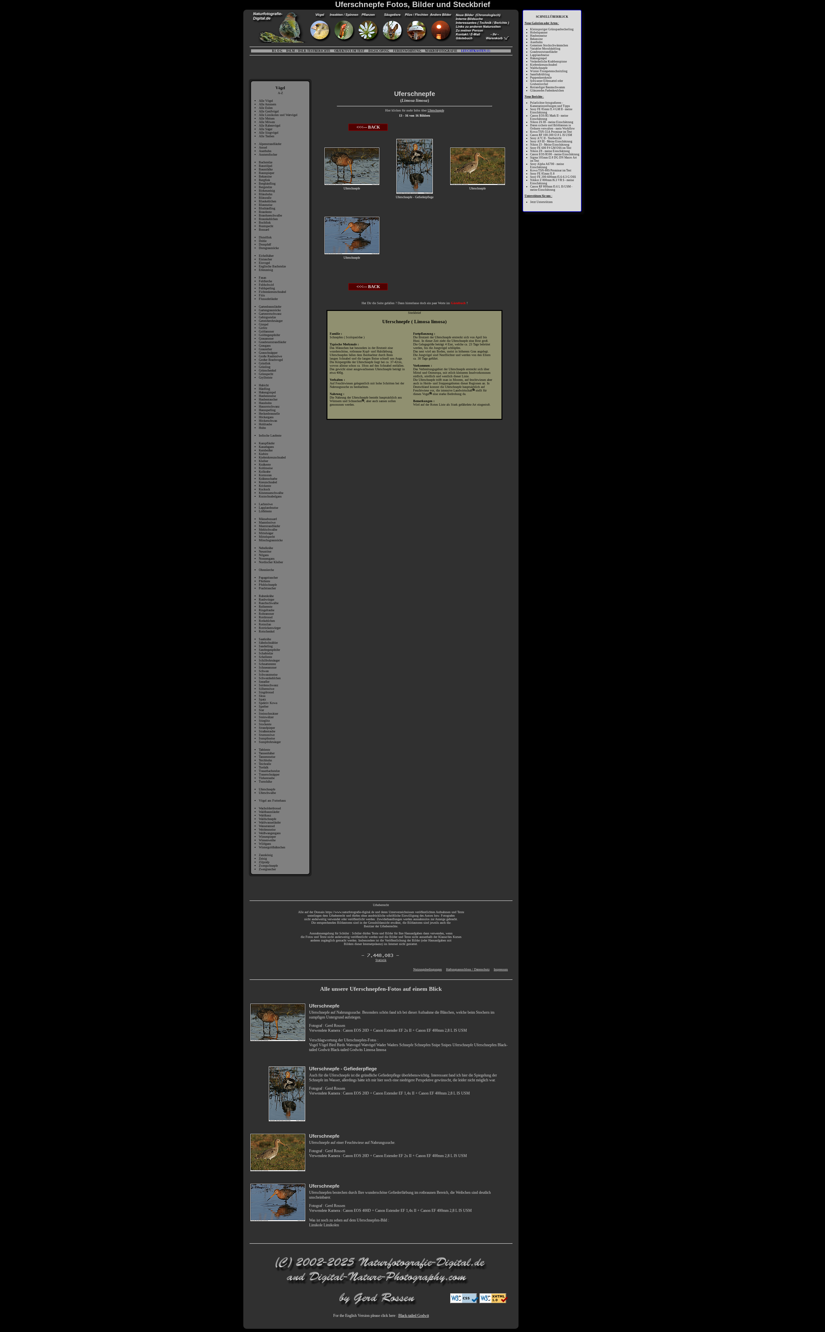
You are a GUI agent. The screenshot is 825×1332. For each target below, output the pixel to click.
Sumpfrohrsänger (270, 742)
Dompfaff (265, 244)
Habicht (264, 385)
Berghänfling (267, 183)
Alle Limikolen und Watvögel (278, 115)
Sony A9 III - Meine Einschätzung (551, 141)
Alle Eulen (266, 108)
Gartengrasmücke (270, 310)
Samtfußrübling (540, 74)
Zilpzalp (264, 862)
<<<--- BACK (368, 127)
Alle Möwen (267, 122)
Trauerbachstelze (269, 771)
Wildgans (265, 843)
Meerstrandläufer (269, 526)
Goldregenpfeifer (269, 335)
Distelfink (265, 237)
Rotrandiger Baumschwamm (547, 87)
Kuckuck (264, 489)
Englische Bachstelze (272, 266)
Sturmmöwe (267, 735)
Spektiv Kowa (268, 703)
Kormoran (265, 475)
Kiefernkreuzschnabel (272, 457)
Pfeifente (264, 581)
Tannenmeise (267, 756)
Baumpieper (266, 173)
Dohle (263, 241)
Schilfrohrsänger (269, 660)
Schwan (264, 671)
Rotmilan (265, 624)
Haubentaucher (268, 399)
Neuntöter (265, 551)
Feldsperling (267, 288)
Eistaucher (265, 259)
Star (261, 710)
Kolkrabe (264, 471)
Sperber (263, 706)
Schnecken (355, 401)
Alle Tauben (266, 136)
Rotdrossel (266, 617)
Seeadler (264, 681)
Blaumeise (265, 205)
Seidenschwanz (268, 685)
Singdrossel (266, 692)
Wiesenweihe (267, 840)
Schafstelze (266, 653)
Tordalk (263, 767)
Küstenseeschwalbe (271, 493)
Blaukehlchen (267, 201)
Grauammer (266, 338)
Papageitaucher (268, 577)
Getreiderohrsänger (271, 321)
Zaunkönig (266, 855)
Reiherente (265, 606)
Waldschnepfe (267, 819)
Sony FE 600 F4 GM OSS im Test (550, 148)
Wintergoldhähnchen (272, 847)
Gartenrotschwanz (270, 313)
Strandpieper (267, 727)
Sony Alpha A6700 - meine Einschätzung (547, 165)
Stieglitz (264, 720)
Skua (262, 696)
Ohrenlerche (266, 570)
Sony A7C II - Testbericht (546, 138)
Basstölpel (265, 166)
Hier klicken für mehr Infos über (406, 110)
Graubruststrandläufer (272, 342)
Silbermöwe (266, 688)
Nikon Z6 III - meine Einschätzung (551, 122)
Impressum (501, 969)
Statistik (380, 960)
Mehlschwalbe (268, 529)
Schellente (265, 657)
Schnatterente (267, 664)
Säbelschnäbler (268, 642)
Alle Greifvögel (269, 111)
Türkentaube (267, 778)
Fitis (262, 295)
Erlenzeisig (266, 270)
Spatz (262, 699)
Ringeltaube (266, 610)
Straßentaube (267, 731)
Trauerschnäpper (269, 774)
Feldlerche (265, 281)
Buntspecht (266, 226)
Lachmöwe (266, 504)
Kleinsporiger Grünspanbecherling (552, 29)
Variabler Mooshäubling (545, 48)
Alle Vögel (266, 100)
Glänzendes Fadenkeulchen (547, 90)
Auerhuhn (265, 151)
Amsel (263, 147)
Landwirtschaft (462, 390)
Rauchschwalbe (268, 603)
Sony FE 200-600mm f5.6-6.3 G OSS (553, 177)
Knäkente (265, 464)
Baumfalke (266, 169)
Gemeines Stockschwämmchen (549, 45)
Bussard (264, 229)
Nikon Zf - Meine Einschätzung (549, 144)
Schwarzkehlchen (270, 678)
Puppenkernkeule (541, 77)
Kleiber (263, 461)
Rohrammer (266, 613)
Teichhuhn (265, 760)
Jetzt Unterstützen (541, 202)
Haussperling (267, 410)
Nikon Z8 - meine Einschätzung (550, 151)
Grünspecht (266, 374)
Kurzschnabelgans (270, 496)
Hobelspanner (539, 32)
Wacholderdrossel (270, 808)
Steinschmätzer (268, 713)
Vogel (426, 394)
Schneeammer (268, 667)
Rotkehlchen (267, 621)
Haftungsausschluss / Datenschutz (468, 969)
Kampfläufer (267, 443)
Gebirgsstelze (267, 317)
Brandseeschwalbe (270, 215)
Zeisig (263, 858)
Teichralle (265, 764)
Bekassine (265, 176)
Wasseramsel (267, 826)
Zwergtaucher (267, 869)
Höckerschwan (268, 420)
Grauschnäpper (268, 352)
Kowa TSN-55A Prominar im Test (551, 131)
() (475, 51)
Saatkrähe (265, 639)
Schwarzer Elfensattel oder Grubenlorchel (546, 82)
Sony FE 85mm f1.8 (542, 173)
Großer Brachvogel (271, 360)
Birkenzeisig (267, 190)
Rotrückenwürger (270, 628)
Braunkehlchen (268, 219)
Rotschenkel (267, 631)
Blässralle (265, 197)
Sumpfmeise (267, 738)
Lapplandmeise (268, 507)
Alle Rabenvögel (269, 125)
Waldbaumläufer (269, 812)
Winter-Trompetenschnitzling (549, 71)
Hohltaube (265, 424)
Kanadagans (266, 447)
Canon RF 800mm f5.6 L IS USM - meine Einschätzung (551, 188)
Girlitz (263, 328)
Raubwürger (266, 599)
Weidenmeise (267, 829)
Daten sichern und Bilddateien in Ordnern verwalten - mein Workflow (552, 127)
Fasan (262, 277)
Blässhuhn (265, 194)
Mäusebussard (268, 519)
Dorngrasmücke (269, 248)
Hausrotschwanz (269, 406)
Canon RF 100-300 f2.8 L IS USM (551, 135)
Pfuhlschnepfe (268, 584)
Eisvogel (264, 263)
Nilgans (264, 555)
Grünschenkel (267, 370)
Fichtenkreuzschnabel (272, 292)
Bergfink (264, 180)
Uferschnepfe (267, 789)
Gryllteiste (265, 377)
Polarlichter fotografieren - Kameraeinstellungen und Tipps (550, 104)
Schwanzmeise (268, 674)
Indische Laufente (270, 435)
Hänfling (264, 389)
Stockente (265, 724)
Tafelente (264, 749)
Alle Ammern (267, 104)
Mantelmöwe (267, 522)
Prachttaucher (267, 588)
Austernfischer (268, 154)
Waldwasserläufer (270, 822)
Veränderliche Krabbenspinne (548, 61)
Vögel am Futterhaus (272, 800)
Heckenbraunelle (269, 413)
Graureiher (265, 349)
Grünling (264, 367)
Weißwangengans (270, 833)
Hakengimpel (267, 392)
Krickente (265, 485)
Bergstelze (265, 187)
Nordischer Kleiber (271, 562)
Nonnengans (267, 558)
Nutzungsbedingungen (427, 969)
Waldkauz (265, 815)
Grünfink (264, 363)
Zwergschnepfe (268, 865)
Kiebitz (263, 454)
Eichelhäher (266, 255)
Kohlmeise (266, 468)
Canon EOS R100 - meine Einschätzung (554, 154)
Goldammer (266, 331)
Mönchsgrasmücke (271, 540)
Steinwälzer (266, 717)
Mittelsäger (266, 533)
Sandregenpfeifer (269, 650)
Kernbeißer (266, 450)
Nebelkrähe (266, 548)
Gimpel (263, 324)
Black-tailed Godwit (413, 1315)
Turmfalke (265, 781)
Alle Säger (265, 129)
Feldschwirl (266, 284)
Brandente (265, 212)
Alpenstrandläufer (270, 144)
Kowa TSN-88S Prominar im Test (550, 170)
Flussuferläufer (268, 299)
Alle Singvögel (268, 132)
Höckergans (266, 417)
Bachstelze (265, 162)
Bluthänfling (267, 208)
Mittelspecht (267, 536)
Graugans (265, 345)
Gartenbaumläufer (270, 306)
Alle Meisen (267, 118)
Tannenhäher (267, 753)
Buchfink (265, 222)
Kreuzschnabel (268, 482)
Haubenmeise (267, 396)
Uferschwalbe (267, 793)
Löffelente (265, 511)
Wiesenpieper (267, 836)
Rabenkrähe (266, 596)
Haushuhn (265, 403)
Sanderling (266, 646)
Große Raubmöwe (270, 356)
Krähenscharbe (268, 478)
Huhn (262, 428)
